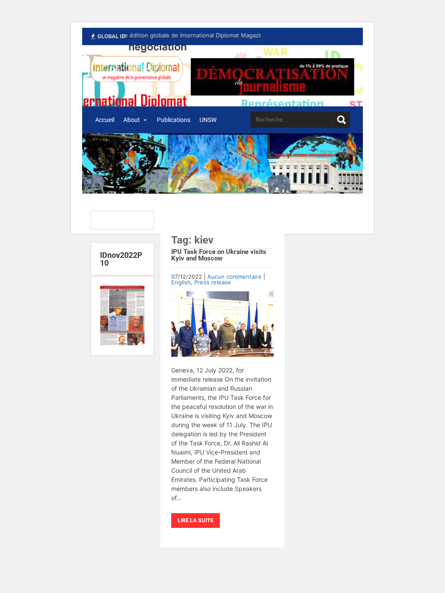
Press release (212, 282)
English (181, 282)
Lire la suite (195, 520)
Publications (173, 119)
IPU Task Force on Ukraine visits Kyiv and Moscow (218, 255)
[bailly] (122, 315)
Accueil (104, 119)
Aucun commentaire (234, 276)
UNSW (207, 119)
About (131, 119)
